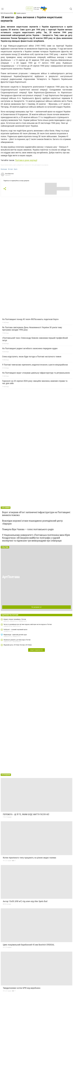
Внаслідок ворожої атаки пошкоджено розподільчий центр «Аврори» (32, 522)
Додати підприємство (36, 650)
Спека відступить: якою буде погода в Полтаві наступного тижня (31, 356)
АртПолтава (11, 577)
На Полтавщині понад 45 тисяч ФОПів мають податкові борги (30, 319)
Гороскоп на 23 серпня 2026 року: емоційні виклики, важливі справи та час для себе (34, 382)
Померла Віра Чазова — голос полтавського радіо (28, 529)
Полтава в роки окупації (26, 160)
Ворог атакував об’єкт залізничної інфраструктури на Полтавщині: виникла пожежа (36, 514)
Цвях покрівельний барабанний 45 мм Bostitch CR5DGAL (28, 944)
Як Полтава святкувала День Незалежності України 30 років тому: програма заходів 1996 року (32, 328)
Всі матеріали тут (37, 607)
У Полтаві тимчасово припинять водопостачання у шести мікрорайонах (35, 364)
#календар (4, 169)
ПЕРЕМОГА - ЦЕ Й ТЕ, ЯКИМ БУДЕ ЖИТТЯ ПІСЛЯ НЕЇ (26, 814)
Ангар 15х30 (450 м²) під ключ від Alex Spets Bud (25, 901)
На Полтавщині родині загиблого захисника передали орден (30, 348)
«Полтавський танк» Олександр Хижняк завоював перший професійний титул (35, 339)
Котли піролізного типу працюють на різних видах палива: (29, 857)
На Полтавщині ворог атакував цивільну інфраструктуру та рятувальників (36, 373)
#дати (15, 169)
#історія (10, 169)
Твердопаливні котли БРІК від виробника (21, 988)
